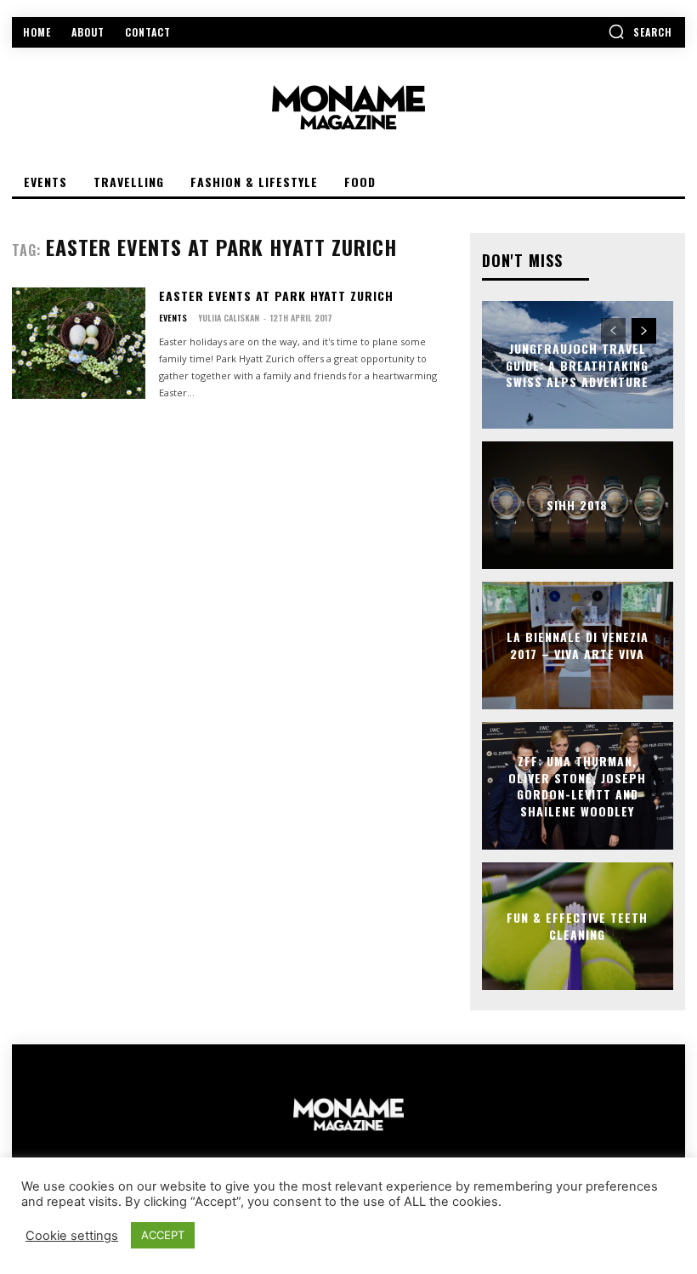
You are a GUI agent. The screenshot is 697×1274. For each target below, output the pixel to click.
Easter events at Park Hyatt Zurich (276, 295)
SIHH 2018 (577, 505)
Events (173, 318)
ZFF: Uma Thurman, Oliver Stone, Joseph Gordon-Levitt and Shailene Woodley (577, 786)
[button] (640, 31)
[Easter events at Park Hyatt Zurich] (78, 343)
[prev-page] (613, 331)
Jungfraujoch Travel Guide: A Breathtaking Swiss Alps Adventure (577, 364)
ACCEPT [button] (162, 1235)
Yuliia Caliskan (228, 317)
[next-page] (644, 331)
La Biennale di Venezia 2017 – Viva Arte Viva (578, 645)
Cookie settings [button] (72, 1235)
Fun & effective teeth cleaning (577, 926)
